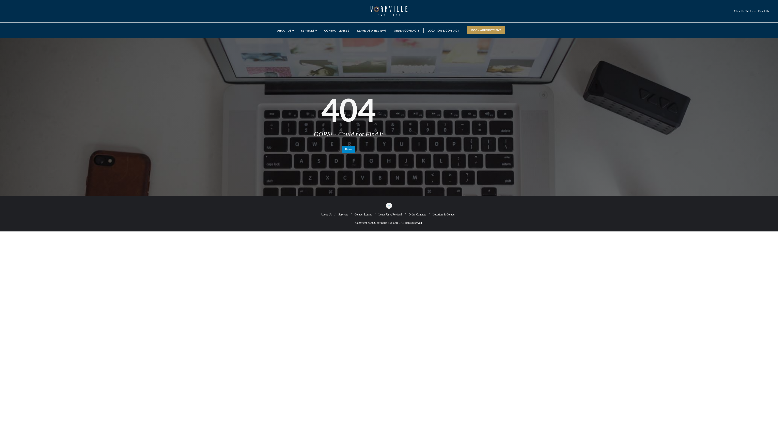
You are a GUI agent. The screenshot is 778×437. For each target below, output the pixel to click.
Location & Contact (444, 214)
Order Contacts (417, 214)
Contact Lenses (363, 214)
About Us (326, 214)
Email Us (763, 11)
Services (343, 214)
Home (348, 149)
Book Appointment (486, 30)
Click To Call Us (743, 11)
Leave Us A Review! (390, 214)
